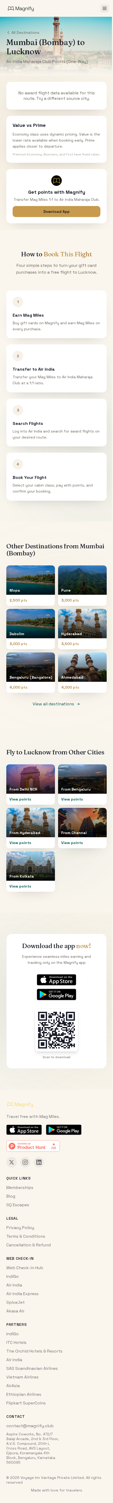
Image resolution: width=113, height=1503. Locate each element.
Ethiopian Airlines (23, 1394)
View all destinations (53, 704)
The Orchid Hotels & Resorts (34, 1351)
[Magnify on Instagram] (25, 1162)
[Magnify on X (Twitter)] (11, 1162)
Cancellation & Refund (28, 1245)
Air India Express (22, 1293)
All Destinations (25, 32)
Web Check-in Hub (24, 1267)
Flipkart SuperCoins (26, 1403)
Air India (14, 1285)
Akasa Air (15, 1311)
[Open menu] (104, 8)
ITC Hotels (16, 1342)
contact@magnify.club (30, 1426)
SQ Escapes (17, 1205)
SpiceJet (15, 1302)
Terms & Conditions (25, 1236)
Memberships (19, 1187)
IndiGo (12, 1276)
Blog (10, 1196)
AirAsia (13, 1385)
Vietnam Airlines (22, 1377)
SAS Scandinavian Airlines (32, 1368)
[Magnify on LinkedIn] (39, 1162)
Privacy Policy (20, 1227)
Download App (56, 211)
